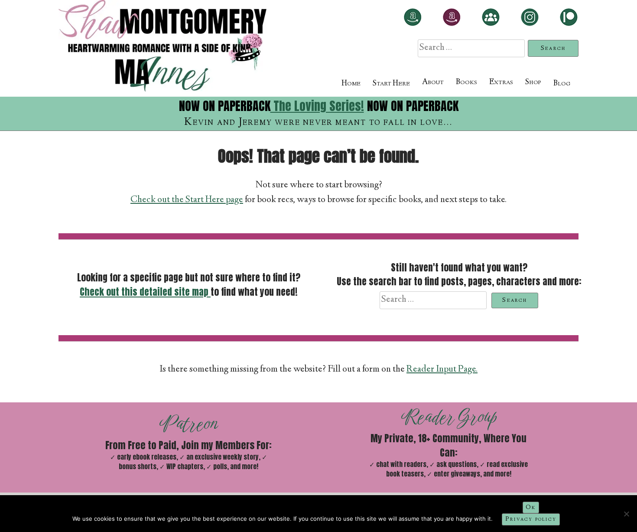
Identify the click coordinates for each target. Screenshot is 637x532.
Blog (561, 83)
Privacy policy (530, 519)
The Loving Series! (317, 106)
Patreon (189, 424)
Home (351, 83)
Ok (531, 507)
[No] (626, 513)
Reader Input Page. (442, 369)
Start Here (391, 83)
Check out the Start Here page (186, 199)
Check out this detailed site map (145, 292)
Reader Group (448, 417)
